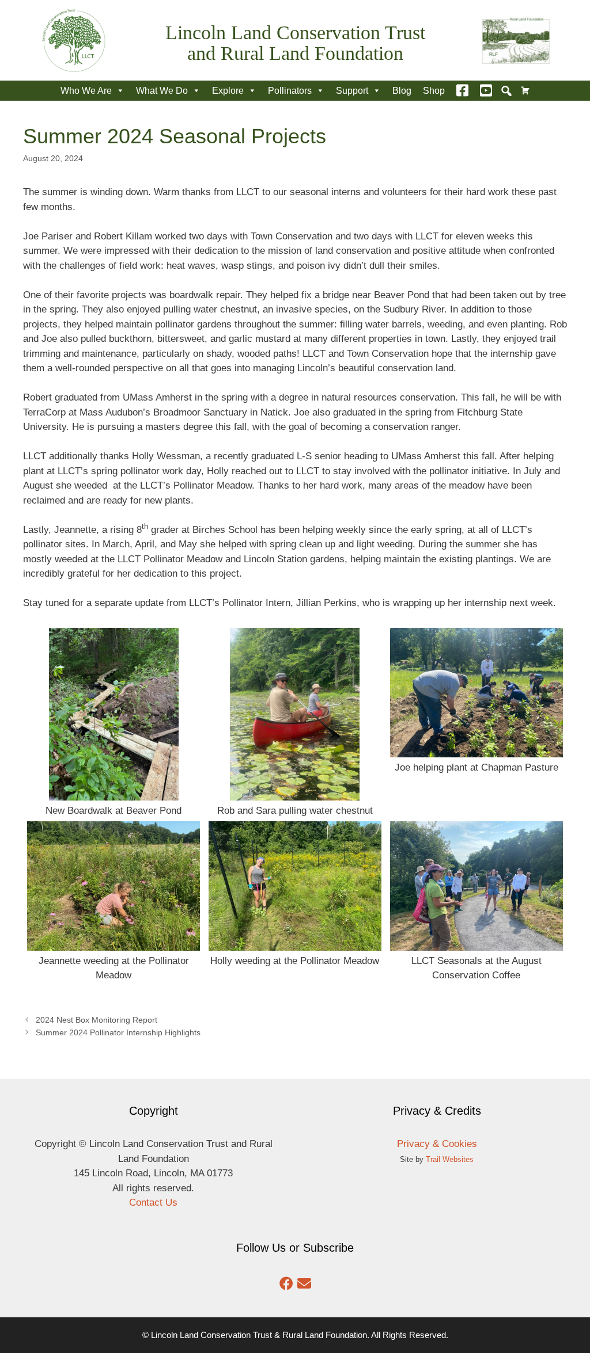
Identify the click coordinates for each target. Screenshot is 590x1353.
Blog (401, 91)
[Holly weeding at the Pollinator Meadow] (295, 942)
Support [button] (352, 91)
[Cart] (525, 91)
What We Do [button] (162, 91)
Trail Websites (450, 1159)
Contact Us (153, 1202)
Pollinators (290, 91)
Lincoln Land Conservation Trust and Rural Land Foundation (295, 43)
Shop (434, 91)
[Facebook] (462, 91)
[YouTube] (486, 91)
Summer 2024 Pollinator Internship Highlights (118, 1032)
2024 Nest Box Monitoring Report (96, 1019)
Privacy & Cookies (437, 1143)
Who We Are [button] (86, 91)
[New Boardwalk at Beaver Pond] (114, 793)
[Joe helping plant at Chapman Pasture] (476, 750)
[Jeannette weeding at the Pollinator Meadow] (113, 942)
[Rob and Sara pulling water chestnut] (295, 793)
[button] (506, 91)
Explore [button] (228, 91)
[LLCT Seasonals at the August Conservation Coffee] (476, 942)
